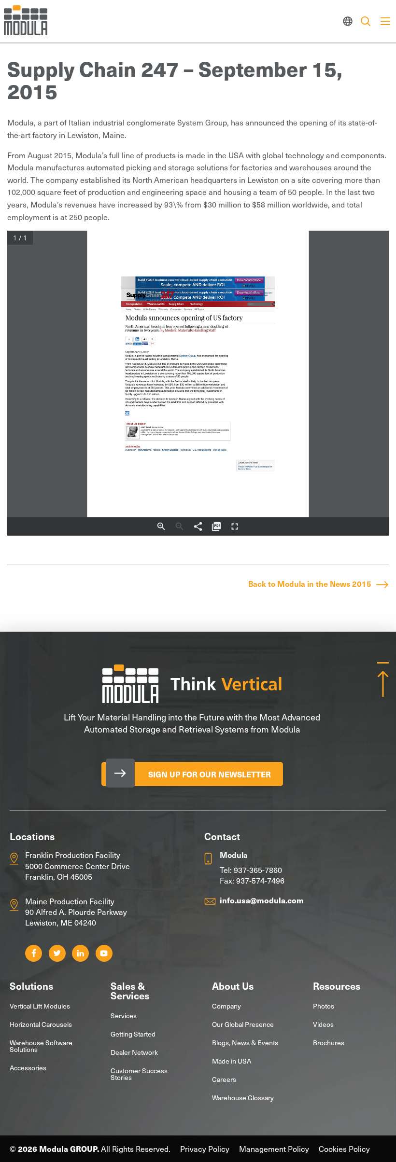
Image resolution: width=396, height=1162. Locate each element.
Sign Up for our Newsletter (209, 774)
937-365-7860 (258, 869)
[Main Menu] (385, 21)
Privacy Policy (204, 1149)
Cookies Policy (344, 1149)
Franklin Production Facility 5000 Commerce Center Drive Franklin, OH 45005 (77, 865)
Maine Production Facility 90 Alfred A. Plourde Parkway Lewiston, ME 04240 (76, 911)
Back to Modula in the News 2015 (309, 583)
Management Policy (274, 1149)
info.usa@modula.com (262, 900)
